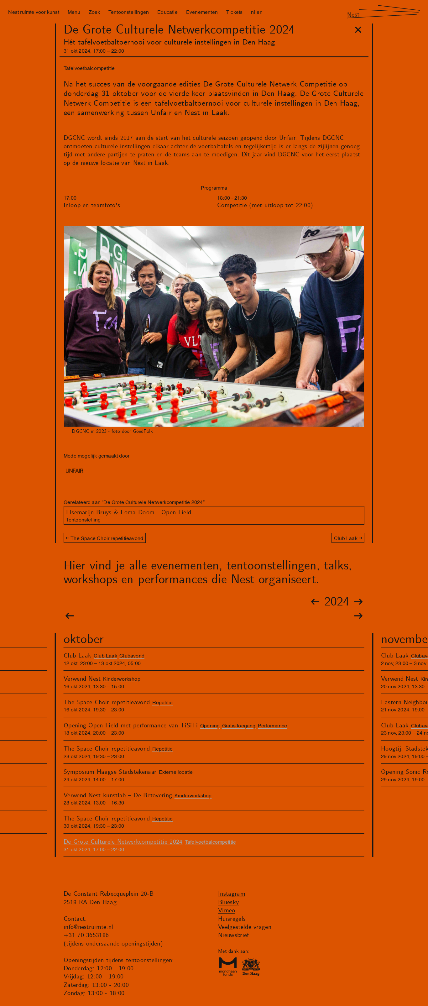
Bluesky (228, 902)
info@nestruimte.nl (88, 927)
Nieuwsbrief (233, 935)
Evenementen (202, 11)
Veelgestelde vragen (244, 927)
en (259, 11)
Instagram (231, 894)
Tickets (234, 11)
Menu (74, 11)
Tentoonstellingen (128, 11)
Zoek (94, 11)
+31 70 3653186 (86, 935)
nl (253, 11)
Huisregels (232, 919)
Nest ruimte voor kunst (33, 11)
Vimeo (226, 910)
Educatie (167, 11)
